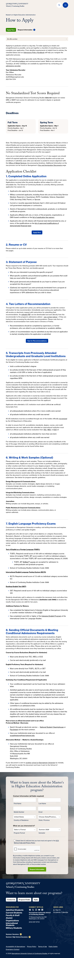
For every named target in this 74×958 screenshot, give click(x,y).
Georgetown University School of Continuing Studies (29, 953)
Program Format (19, 833)
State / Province (44, 820)
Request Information (37, 869)
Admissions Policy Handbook (33, 52)
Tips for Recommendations (37, 341)
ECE (55, 430)
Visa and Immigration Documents (50, 165)
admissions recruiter (13, 66)
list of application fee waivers (43, 217)
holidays (22, 61)
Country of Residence (21, 820)
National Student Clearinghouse (52, 727)
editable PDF (26, 314)
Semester (42, 833)
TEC (45, 430)
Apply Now (37, 232)
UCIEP (39, 613)
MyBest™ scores (29, 562)
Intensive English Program (51, 616)
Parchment (14, 730)
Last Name (42, 803)
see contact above (50, 317)
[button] (59, 5)
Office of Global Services (18, 163)
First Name (17, 803)
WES (49, 430)
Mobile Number (19, 812)
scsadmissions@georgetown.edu (22, 736)
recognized (63, 419)
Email (40, 812)
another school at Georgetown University (40, 763)
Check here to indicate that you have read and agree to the (36, 842)
